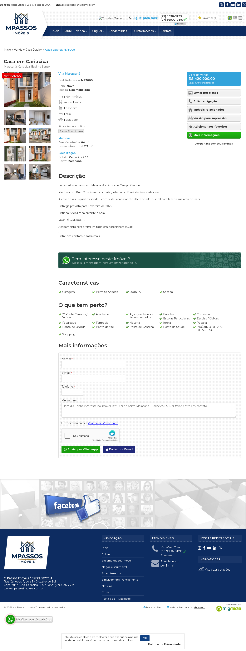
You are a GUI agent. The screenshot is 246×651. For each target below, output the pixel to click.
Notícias (107, 585)
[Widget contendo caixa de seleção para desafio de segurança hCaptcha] (91, 435)
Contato (166, 31)
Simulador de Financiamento (120, 579)
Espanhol (240, 18)
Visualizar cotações (217, 569)
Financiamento (111, 573)
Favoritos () (209, 17)
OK (145, 638)
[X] (220, 548)
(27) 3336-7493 (171, 16)
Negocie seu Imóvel (114, 566)
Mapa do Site (153, 607)
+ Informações (144, 31)
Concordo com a (91, 423)
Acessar (199, 607)
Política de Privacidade (103, 423)
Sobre (68, 31)
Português (230, 18)
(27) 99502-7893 (172, 19)
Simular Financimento (71, 131)
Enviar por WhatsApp (83, 449)
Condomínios (118, 31)
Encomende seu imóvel (116, 560)
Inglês (235, 18)
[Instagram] (221, 4)
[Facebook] (227, 4)
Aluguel (97, 31)
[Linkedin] (238, 4)
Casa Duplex (34, 49)
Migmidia (227, 608)
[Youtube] (232, 4)
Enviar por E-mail (121, 449)
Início (55, 31)
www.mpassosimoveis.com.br (24, 588)
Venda (81, 31)
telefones (181, 24)
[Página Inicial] (21, 35)
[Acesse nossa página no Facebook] (73, 510)
